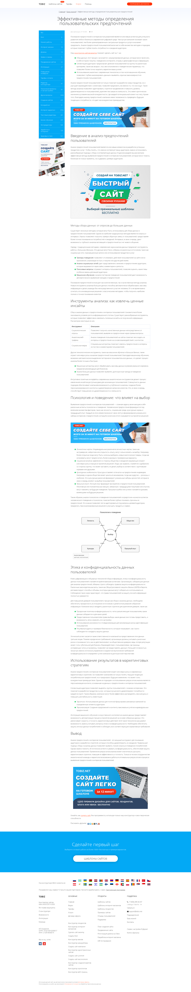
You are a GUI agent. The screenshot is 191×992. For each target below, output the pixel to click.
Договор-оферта (74, 916)
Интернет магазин (47, 47)
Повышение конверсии (45, 72)
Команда (42, 922)
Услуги (78, 4)
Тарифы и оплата (47, 78)
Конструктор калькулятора (78, 943)
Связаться (130, 908)
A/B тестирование (104, 941)
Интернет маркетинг (48, 110)
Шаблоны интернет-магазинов (109, 905)
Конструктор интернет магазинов (76, 928)
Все (42, 32)
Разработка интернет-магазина (109, 937)
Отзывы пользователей (106, 916)
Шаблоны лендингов (106, 909)
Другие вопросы (46, 95)
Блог (42, 37)
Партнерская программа (115, 890)
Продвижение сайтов (48, 62)
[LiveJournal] (97, 823)
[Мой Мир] (95, 823)
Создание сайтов (47, 100)
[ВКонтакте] (88, 823)
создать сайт (86, 815)
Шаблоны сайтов (55, 4)
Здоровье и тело (46, 136)
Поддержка (102, 919)
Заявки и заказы (46, 57)
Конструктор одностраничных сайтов (79, 951)
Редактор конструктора (45, 83)
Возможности (44, 915)
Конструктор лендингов (77, 923)
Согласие (76, 984)
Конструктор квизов (75, 939)
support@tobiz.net (135, 911)
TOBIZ (42, 3)
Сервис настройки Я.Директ (137, 929)
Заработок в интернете (45, 130)
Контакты (130, 922)
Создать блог (73, 936)
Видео (70, 905)
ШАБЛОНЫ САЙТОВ (95, 858)
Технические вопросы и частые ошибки (48, 89)
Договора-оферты (83, 982)
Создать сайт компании (77, 946)
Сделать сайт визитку (76, 932)
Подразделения (133, 915)
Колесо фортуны (133, 933)
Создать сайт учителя (76, 956)
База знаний (71, 12)
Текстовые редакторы (48, 115)
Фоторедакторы (46, 125)
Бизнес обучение (47, 120)
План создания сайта (105, 927)
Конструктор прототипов (77, 968)
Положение (68, 984)
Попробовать (139, 4)
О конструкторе (44, 911)
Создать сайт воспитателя (78, 959)
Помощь (88, 4)
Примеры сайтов (104, 912)
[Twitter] (90, 823)
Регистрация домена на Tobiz (109, 934)
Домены (43, 52)
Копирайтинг (45, 105)
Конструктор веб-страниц (77, 972)
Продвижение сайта (105, 930)
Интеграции (45, 67)
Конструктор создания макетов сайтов (79, 964)
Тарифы (69, 4)
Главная (62, 12)
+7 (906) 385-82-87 (135, 902)
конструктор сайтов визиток (86, 53)
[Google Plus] (99, 823)
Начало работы (46, 42)
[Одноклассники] (93, 823)
